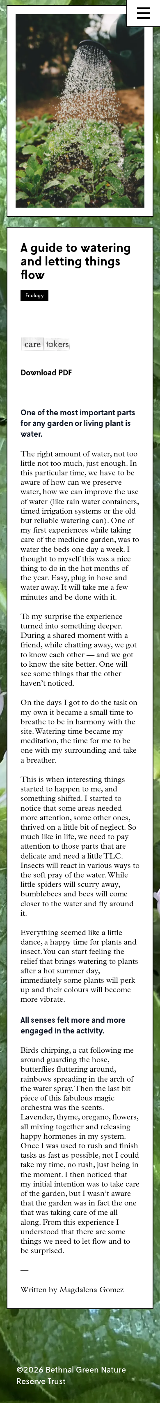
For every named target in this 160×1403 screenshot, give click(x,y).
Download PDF (46, 372)
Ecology (34, 295)
